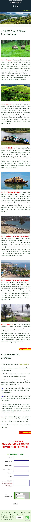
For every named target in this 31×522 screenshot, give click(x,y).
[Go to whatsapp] (27, 517)
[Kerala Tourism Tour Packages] (15, 2)
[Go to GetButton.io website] (27, 520)
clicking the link (24, 364)
